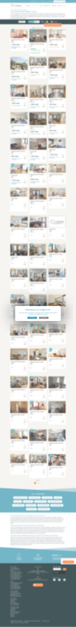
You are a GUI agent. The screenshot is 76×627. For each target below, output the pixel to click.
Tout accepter (32, 317)
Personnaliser (44, 317)
